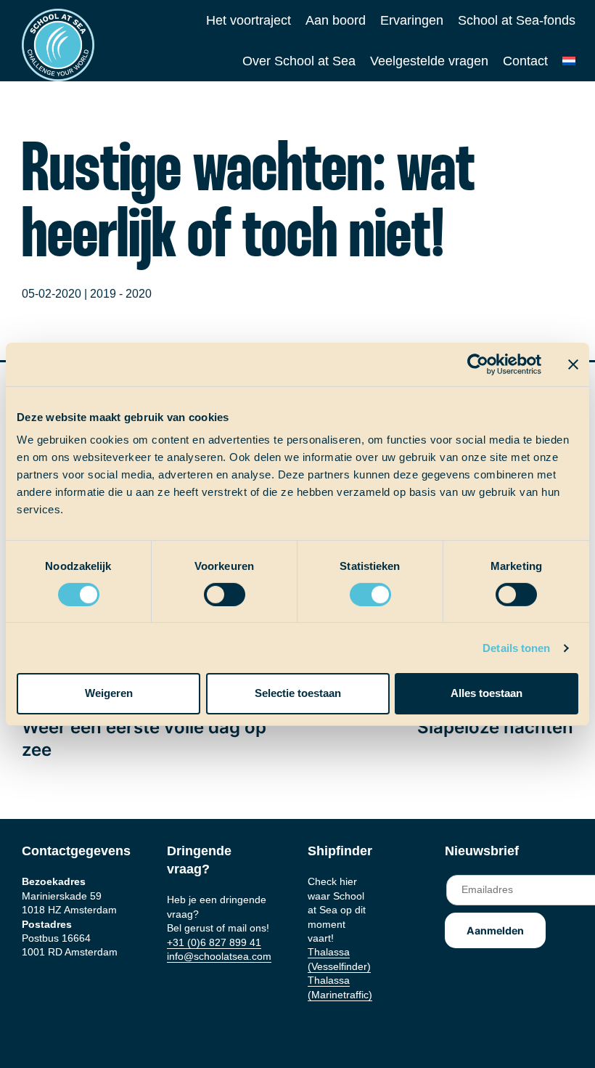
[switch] (211, 590)
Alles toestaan (486, 693)
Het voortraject (248, 20)
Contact (525, 61)
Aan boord (335, 20)
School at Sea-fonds (516, 20)
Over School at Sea (299, 61)
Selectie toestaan (298, 693)
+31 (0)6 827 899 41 (214, 942)
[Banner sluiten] (573, 364)
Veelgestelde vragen (429, 61)
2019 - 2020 (121, 294)
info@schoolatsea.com (219, 956)
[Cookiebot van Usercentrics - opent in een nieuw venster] (477, 364)
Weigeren (109, 693)
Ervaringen (411, 20)
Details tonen (516, 648)
